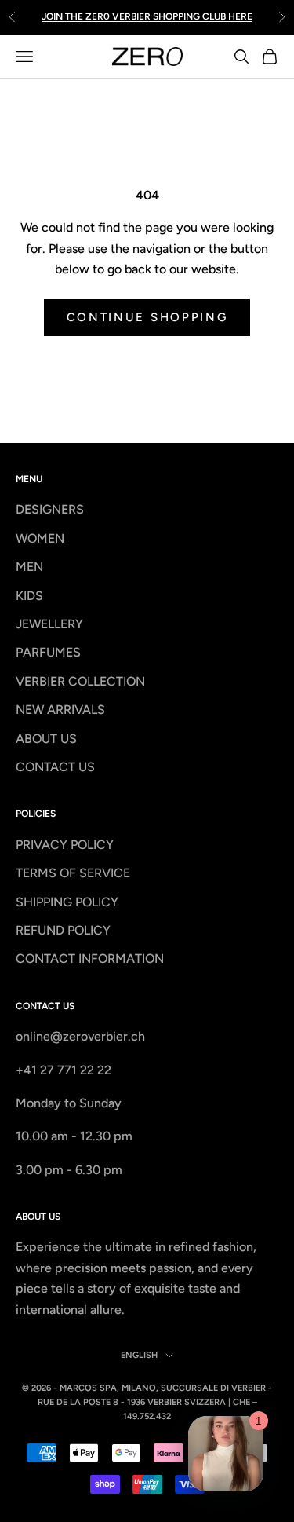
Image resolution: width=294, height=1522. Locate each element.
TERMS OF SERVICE (73, 872)
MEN (29, 566)
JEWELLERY (49, 623)
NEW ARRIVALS (60, 709)
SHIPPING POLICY (67, 902)
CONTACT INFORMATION (90, 958)
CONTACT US (55, 766)
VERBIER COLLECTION (80, 681)
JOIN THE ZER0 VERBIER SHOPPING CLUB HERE (147, 15)
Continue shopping (147, 317)
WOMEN (40, 538)
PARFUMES (48, 652)
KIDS (29, 595)
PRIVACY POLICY (65, 844)
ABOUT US (46, 738)
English (139, 1355)
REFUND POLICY (63, 930)
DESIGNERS (50, 509)
